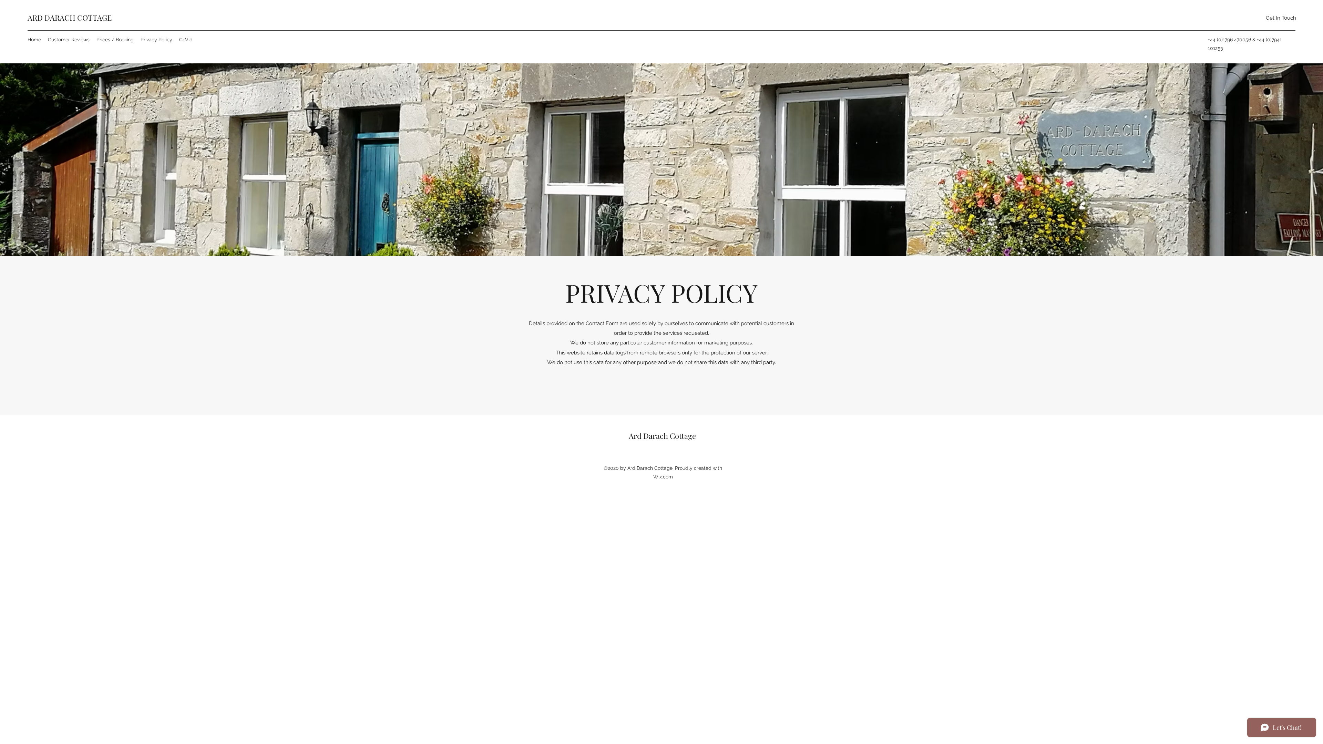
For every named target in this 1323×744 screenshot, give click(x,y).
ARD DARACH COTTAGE (70, 17)
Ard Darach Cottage (662, 436)
